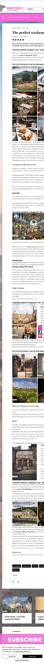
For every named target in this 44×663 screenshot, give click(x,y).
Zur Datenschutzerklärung (21, 651)
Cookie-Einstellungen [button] (22, 660)
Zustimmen (32, 656)
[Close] (41, 647)
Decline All (12, 656)
